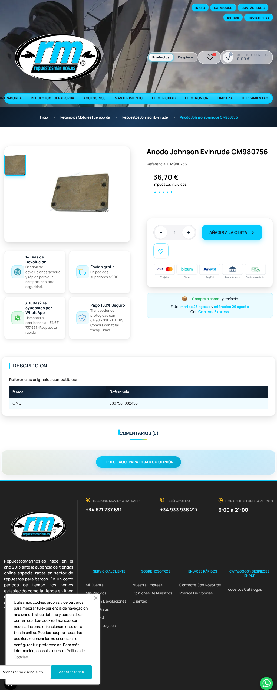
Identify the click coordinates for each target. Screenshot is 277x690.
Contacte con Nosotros (200, 584)
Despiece (185, 57)
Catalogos (223, 8)
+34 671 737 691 (104, 509)
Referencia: (157, 163)
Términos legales (101, 625)
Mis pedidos (96, 593)
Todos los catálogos (244, 589)
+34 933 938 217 (179, 509)
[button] (96, 598)
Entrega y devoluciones (106, 601)
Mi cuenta (95, 584)
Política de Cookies (196, 593)
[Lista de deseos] (210, 57)
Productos (161, 57)
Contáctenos (253, 8)
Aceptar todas (71, 671)
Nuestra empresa (148, 584)
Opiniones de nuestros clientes (152, 597)
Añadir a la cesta (228, 232)
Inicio (200, 8)
